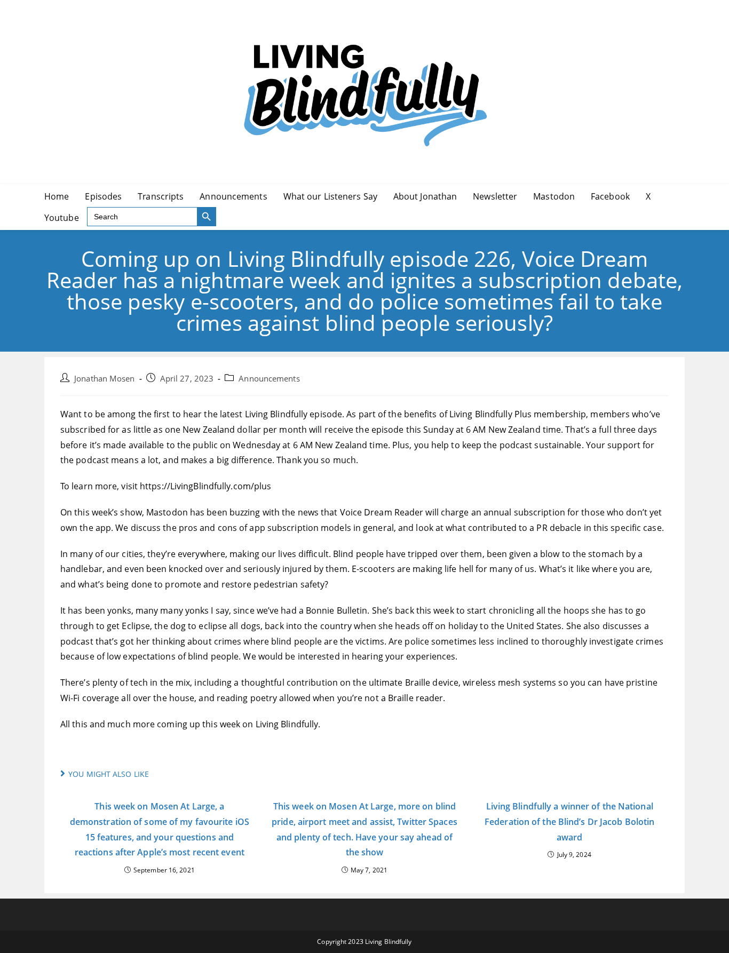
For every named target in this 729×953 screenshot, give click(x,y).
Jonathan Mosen (104, 379)
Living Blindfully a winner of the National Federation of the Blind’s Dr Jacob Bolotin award (569, 821)
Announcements (269, 379)
